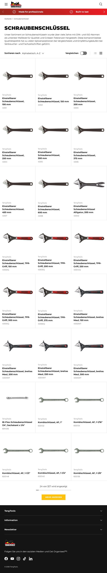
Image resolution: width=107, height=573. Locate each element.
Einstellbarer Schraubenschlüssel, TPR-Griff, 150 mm (16, 263)
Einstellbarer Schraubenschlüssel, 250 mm (13, 155)
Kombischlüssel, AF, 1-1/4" (52, 473)
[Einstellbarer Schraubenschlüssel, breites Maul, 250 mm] (53, 345)
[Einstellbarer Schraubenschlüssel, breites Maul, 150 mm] (89, 291)
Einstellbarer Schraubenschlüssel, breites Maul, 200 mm (17, 371)
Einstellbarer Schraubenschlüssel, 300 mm (49, 155)
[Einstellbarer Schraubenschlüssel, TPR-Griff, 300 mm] (17, 291)
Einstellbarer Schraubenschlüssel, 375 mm (85, 155)
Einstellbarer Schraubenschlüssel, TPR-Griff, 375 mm (52, 317)
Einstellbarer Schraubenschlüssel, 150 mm (53, 100)
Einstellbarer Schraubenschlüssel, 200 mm (85, 101)
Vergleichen (71, 53)
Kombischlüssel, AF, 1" (50, 422)
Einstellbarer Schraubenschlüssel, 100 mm (13, 101)
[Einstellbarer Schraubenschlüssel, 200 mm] (89, 75)
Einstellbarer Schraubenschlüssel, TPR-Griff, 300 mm (16, 317)
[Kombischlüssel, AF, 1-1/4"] (53, 450)
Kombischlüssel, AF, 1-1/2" (16, 473)
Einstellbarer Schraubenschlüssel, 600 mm (49, 209)
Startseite (8, 19)
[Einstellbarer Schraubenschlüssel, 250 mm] (17, 130)
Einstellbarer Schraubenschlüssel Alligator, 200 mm (84, 209)
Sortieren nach (12, 53)
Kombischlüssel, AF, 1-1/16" (88, 422)
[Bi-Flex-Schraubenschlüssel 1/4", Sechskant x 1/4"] (17, 399)
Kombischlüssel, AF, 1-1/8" (88, 473)
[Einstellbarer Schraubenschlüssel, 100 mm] (17, 75)
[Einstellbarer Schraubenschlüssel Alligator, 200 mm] (89, 183)
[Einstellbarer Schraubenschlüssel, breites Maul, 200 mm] (17, 345)
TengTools (14, 567)
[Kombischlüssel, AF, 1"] (53, 400)
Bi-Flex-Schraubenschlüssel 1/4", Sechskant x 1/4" (17, 424)
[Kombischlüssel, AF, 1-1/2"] (17, 450)
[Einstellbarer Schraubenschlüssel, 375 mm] (89, 130)
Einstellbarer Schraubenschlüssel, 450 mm (13, 209)
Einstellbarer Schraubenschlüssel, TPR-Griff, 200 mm (52, 263)
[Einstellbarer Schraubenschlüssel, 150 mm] (53, 76)
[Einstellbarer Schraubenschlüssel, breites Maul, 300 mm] (89, 345)
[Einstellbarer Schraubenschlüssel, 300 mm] (53, 129)
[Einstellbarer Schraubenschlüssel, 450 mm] (17, 183)
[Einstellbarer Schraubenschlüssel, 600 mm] (53, 184)
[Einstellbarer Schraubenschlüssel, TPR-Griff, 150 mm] (17, 238)
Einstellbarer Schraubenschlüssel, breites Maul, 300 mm (89, 371)
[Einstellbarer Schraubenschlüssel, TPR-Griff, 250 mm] (89, 238)
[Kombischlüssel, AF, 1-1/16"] (89, 399)
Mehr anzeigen (53, 497)
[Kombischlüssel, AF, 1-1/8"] (89, 450)
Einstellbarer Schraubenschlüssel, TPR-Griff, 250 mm (87, 263)
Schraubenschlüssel (21, 19)
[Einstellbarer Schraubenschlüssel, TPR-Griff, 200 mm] (53, 237)
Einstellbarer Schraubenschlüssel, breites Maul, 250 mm (53, 371)
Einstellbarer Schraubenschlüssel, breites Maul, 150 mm (89, 317)
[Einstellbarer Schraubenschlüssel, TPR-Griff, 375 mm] (53, 291)
